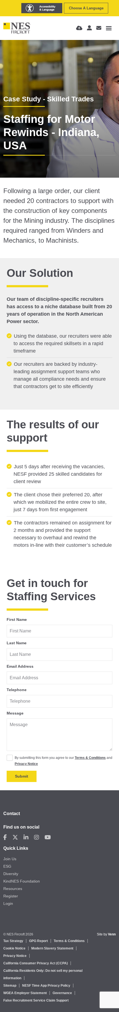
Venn (112, 934)
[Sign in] (89, 28)
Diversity (10, 874)
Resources (12, 888)
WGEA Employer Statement (25, 993)
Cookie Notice (14, 948)
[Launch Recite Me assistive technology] (42, 8)
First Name (17, 619)
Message (15, 713)
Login (8, 903)
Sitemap (9, 985)
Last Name (17, 643)
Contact (11, 813)
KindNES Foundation (21, 881)
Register (10, 896)
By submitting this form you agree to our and (63, 761)
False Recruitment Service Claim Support (36, 1000)
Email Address (20, 666)
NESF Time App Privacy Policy (46, 985)
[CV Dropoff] (79, 28)
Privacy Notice (26, 764)
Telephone (17, 690)
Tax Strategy (13, 941)
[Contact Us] (98, 28)
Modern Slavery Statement (52, 948)
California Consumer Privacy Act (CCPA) (35, 963)
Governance (62, 993)
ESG (7, 866)
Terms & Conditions (90, 758)
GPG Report (38, 941)
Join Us (9, 859)
